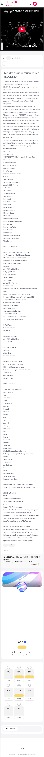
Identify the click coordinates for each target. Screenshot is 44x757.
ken (6, 545)
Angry (19, 717)
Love (19, 680)
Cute (8, 699)
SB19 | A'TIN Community (10, 4)
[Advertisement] (22, 616)
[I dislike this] (13, 58)
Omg (19, 699)
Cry (8, 717)
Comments (11, 729)
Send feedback (22, 749)
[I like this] (4, 58)
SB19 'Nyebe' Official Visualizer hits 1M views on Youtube (23, 563)
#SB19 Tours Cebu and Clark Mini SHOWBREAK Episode (21, 558)
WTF (29, 699)
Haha (8, 680)
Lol (29, 680)
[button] (2, 4)
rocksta (12, 545)
